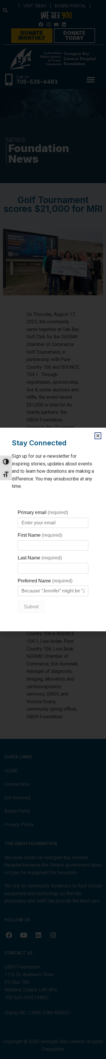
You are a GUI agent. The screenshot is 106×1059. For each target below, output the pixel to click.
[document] (53, 529)
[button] (98, 436)
